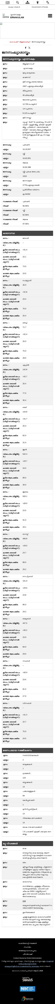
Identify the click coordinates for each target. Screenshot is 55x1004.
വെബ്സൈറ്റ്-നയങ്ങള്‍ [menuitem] (28, 943)
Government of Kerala (40, 7)
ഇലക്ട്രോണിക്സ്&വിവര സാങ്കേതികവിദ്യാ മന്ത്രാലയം (22, 966)
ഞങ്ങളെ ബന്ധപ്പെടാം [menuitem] (27, 951)
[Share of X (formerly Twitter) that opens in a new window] (29, 48)
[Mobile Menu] (50, 15)
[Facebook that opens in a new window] (25, 48)
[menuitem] (7, 2)
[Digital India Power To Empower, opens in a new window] (27, 999)
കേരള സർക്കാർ (14, 7)
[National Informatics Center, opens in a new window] (27, 989)
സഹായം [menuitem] (27, 947)
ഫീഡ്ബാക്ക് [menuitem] (27, 954)
